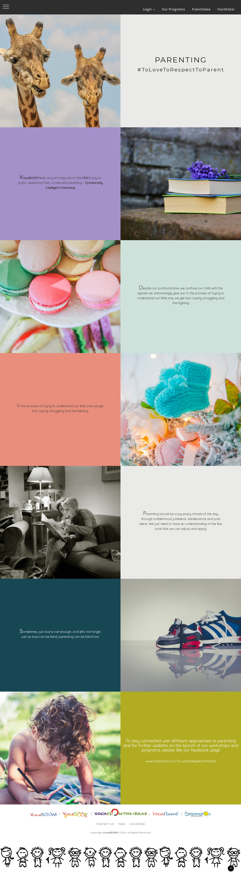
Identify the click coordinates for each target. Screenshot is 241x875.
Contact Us (105, 824)
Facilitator (226, 9)
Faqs (121, 824)
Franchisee (201, 9)
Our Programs (173, 9)
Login (148, 9)
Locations (137, 824)
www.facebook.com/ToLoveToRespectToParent (181, 761)
